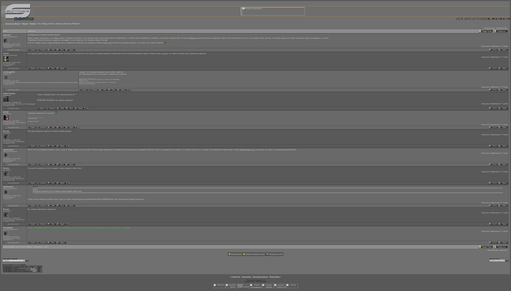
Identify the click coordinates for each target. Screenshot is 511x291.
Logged (505, 46)
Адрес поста (485, 46)
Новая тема (503, 250)
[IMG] (34, 271)
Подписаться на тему (276, 254)
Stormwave (246, 277)
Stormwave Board (12, 24)
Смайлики (33, 269)
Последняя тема (489, 28)
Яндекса (192, 38)
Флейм (33, 24)
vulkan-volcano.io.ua (247, 150)
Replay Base (275, 277)
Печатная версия (236, 254)
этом (50, 43)
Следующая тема (501, 28)
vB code (32, 268)
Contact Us (235, 277)
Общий (25, 24)
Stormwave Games (260, 277)
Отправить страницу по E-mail (255, 254)
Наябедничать (495, 46)
